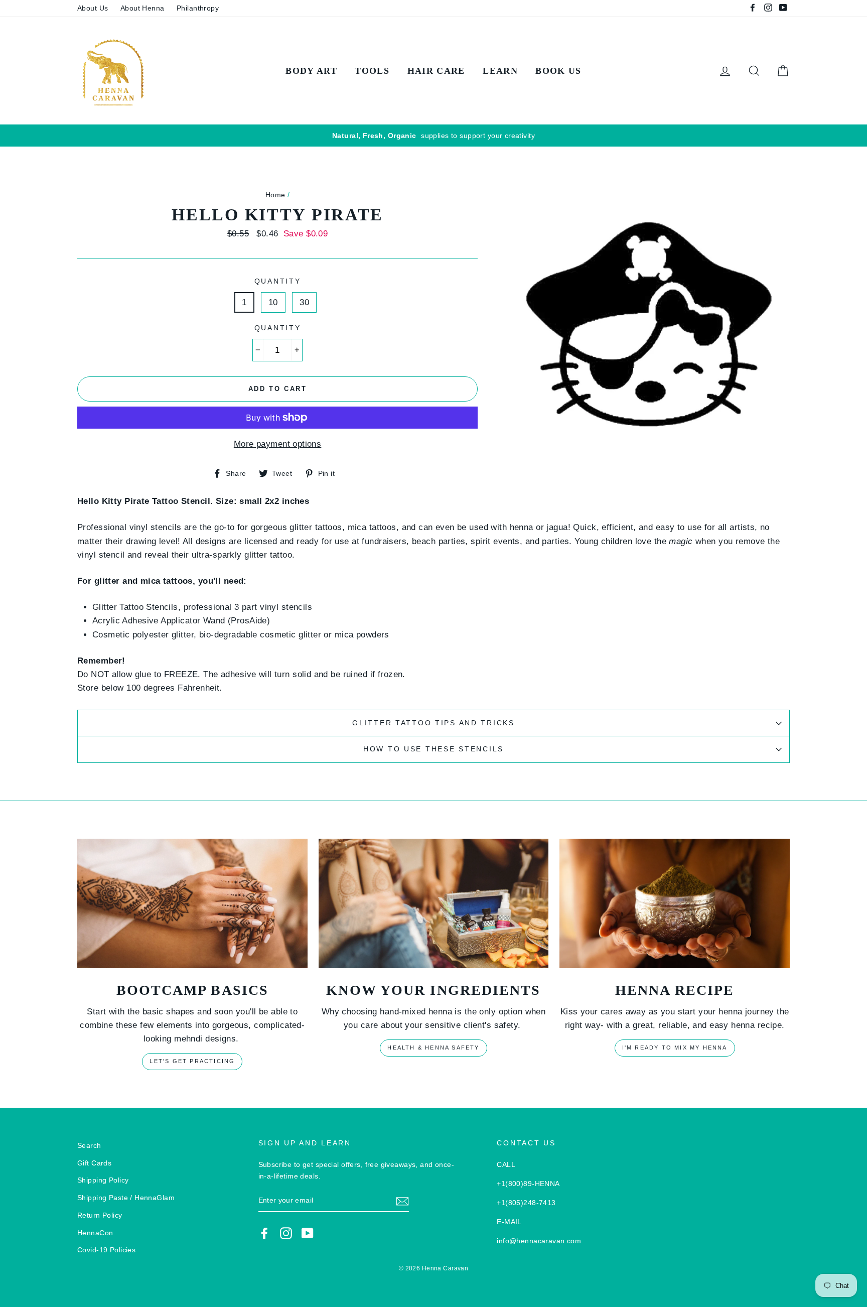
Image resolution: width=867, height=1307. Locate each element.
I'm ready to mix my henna (675, 1047)
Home (275, 195)
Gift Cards (94, 1163)
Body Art (311, 71)
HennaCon (95, 1233)
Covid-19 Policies (106, 1250)
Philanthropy (198, 8)
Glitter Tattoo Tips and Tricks (433, 723)
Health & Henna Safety (433, 1047)
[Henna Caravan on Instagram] (286, 1233)
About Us (92, 8)
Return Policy (99, 1215)
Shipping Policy (102, 1180)
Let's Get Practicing (192, 1061)
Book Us (558, 71)
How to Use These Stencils (433, 749)
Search (89, 1145)
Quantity (277, 281)
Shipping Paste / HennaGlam (126, 1198)
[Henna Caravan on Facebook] (264, 1233)
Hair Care (436, 71)
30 (304, 302)
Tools (372, 71)
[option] (433, 136)
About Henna (142, 8)
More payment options (278, 444)
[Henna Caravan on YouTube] (308, 1233)
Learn (500, 71)
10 (273, 302)
